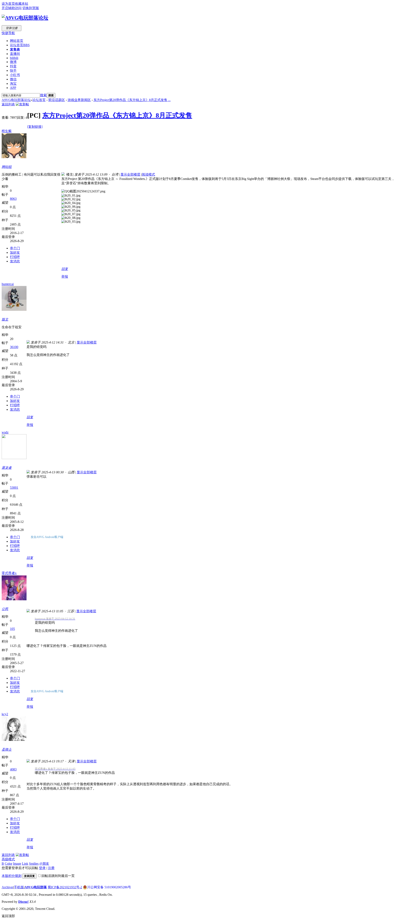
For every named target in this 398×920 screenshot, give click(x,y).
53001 (14, 487)
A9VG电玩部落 (35, 887)
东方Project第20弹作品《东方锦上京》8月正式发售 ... (132, 100)
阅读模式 (148, 174)
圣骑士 (7, 749)
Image (17, 863)
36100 (14, 347)
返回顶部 (8, 916)
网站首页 (16, 40)
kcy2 (5, 714)
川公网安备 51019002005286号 (109, 887)
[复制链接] (34, 126)
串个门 (15, 248)
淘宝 (13, 83)
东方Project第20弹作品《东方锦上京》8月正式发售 (117, 115)
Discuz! (23, 901)
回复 (64, 269)
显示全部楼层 (130, 174)
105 (12, 629)
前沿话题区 (56, 100)
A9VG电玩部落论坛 (16, 100)
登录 (42, 868)
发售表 (15, 49)
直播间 (15, 53)
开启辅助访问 (12, 8)
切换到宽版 (30, 8)
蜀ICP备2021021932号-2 (65, 887)
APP (13, 87)
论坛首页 (20, 45)
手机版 (19, 887)
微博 (13, 62)
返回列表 (8, 104)
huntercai (8, 284)
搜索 (43, 95)
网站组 (7, 167)
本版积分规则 (12, 876)
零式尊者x (9, 573)
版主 (5, 319)
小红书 (15, 75)
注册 (51, 868)
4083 (13, 769)
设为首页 (8, 3)
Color (8, 863)
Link (25, 863)
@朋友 (44, 863)
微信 (13, 79)
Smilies (34, 863)
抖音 (13, 66)
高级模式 (8, 859)
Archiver (7, 887)
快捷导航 (8, 33)
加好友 (15, 252)
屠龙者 (7, 467)
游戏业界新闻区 (79, 100)
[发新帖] (22, 104)
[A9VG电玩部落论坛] (25, 17)
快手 (13, 70)
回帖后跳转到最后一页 (58, 876)
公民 (5, 609)
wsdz (5, 432)
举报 (64, 276)
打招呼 (15, 257)
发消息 (15, 261)
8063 (13, 198)
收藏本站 (21, 3)
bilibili (14, 58)
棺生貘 (7, 131)
